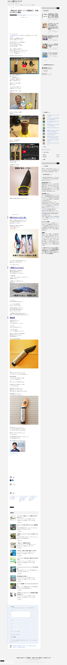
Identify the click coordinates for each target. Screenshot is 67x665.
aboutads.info (44, 212)
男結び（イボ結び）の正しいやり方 (53, 127)
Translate (49, 74)
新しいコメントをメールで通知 (15, 631)
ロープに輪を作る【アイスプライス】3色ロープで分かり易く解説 (33, 497)
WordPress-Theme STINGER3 (33, 660)
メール (12, 623)
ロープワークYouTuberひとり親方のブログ (33, 659)
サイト (12, 627)
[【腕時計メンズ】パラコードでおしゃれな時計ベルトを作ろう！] (13, 538)
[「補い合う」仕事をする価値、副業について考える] (13, 555)
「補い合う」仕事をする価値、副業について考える (26, 550)
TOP (9, 4)
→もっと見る (45, 60)
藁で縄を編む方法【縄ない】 (22, 576)
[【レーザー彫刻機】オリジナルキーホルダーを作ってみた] (13, 588)
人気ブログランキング (13, 453)
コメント (12, 610)
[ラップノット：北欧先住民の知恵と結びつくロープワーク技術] (44, 48)
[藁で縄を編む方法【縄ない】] (13, 580)
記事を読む (19, 522)
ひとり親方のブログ (15, 1)
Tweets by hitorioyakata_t (46, 149)
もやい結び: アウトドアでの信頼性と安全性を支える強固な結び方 (53, 36)
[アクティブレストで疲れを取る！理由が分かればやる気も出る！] (13, 562)
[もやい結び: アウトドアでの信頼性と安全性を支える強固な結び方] (44, 39)
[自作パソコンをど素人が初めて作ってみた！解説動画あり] (13, 529)
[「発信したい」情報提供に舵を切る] (13, 547)
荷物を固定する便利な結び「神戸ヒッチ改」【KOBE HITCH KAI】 (24, 645)
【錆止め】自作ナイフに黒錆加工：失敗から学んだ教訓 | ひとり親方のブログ (33, 657)
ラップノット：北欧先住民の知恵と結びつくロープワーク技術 (53, 45)
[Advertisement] (24, 25)
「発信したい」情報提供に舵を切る (19, 647)
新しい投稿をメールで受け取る (15, 634)
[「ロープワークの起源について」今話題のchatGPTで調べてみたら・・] (13, 520)
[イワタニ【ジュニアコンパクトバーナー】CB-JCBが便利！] (13, 571)
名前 (12, 620)
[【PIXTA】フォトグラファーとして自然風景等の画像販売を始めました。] (13, 597)
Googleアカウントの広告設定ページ (51, 207)
